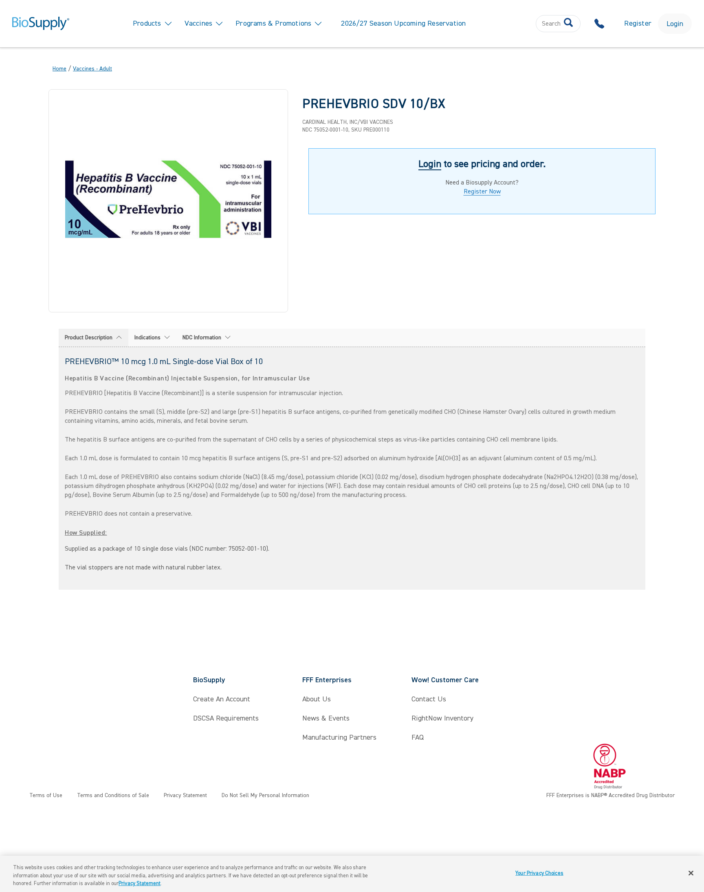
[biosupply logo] (40, 24)
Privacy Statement (140, 883)
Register (637, 23)
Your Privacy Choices (539, 873)
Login (675, 24)
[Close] (691, 873)
